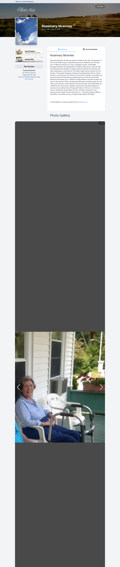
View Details (29, 79)
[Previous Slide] (18, 387)
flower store (83, 102)
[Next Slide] (101, 387)
